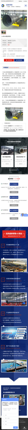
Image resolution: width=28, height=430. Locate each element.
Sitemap (22, 420)
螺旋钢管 (9, 40)
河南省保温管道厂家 (8, 151)
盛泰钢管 (9, 5)
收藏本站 (20, 1)
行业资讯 (14, 40)
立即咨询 (13, 192)
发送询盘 (20, 60)
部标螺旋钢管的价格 (22, 151)
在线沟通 (10, 60)
